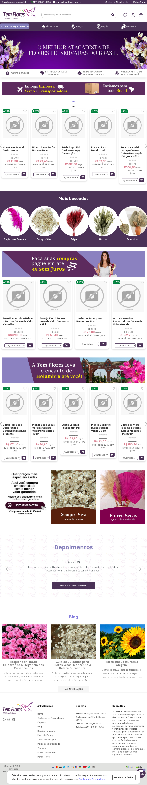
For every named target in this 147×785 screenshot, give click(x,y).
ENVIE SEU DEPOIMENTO (73, 585)
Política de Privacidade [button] (92, 779)
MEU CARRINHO (142, 772)
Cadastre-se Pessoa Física (50, 718)
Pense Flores (43, 756)
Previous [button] (1, 146)
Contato (41, 748)
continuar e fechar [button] (124, 777)
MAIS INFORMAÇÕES (73, 689)
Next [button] (146, 146)
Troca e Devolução (46, 739)
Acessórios (131, 26)
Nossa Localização (46, 752)
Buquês (104, 26)
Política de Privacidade (48, 744)
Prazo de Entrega (45, 735)
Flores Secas (52, 26)
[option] (14, 143)
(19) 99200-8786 (42, 2)
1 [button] (71, 187)
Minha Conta (139, 2)
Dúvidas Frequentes (47, 731)
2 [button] (75, 187)
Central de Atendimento (116, 2)
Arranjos (79, 26)
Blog (39, 726)
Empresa (41, 722)
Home (40, 714)
